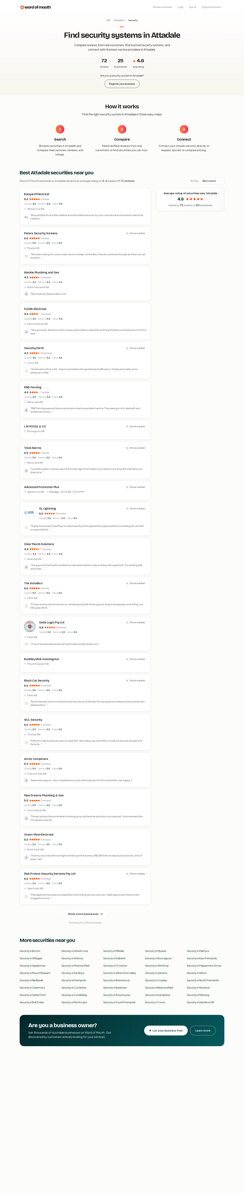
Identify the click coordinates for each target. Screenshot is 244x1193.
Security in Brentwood (116, 980)
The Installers (33, 583)
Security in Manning (198, 994)
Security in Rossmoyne (116, 994)
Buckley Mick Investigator (41, 659)
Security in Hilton (196, 972)
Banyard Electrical (36, 194)
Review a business (162, 7)
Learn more (202, 1030)
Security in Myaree (155, 950)
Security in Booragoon (158, 958)
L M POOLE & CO (35, 426)
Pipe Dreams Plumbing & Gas (44, 795)
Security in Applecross (33, 965)
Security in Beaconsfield (159, 987)
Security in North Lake (74, 1002)
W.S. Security (33, 719)
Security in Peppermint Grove (204, 965)
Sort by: (194, 180)
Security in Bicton (30, 950)
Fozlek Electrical (35, 309)
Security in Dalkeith (114, 958)
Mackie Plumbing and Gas (41, 272)
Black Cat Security (36, 680)
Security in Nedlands (31, 980)
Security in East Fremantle (202, 958)
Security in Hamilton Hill (200, 1002)
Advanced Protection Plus (41, 487)
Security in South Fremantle (119, 1002)
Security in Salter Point (33, 994)
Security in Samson (156, 972)
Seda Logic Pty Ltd (51, 622)
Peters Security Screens (41, 233)
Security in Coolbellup (74, 994)
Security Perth (34, 348)
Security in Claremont (32, 987)
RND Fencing (32, 387)
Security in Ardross (72, 958)
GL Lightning (47, 508)
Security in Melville (113, 950)
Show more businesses (83, 913)
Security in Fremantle (73, 980)
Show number (137, 233)
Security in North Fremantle (203, 980)
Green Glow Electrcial (38, 834)
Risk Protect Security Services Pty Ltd (49, 873)
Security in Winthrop (157, 965)
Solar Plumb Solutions (39, 544)
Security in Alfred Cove (74, 950)
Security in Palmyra (198, 950)
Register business (211, 7)
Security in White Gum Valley (119, 972)
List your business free (168, 1030)
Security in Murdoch (198, 987)
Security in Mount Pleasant (35, 972)
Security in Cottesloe (73, 987)
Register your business (122, 83)
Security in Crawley (156, 980)
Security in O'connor (115, 965)
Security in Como (155, 1002)
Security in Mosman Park (75, 965)
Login (180, 7)
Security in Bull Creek (32, 1002)
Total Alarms (32, 448)
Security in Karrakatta (157, 994)
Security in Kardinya (72, 972)
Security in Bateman (115, 987)
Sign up (192, 7)
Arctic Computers (36, 759)
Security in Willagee (31, 958)
